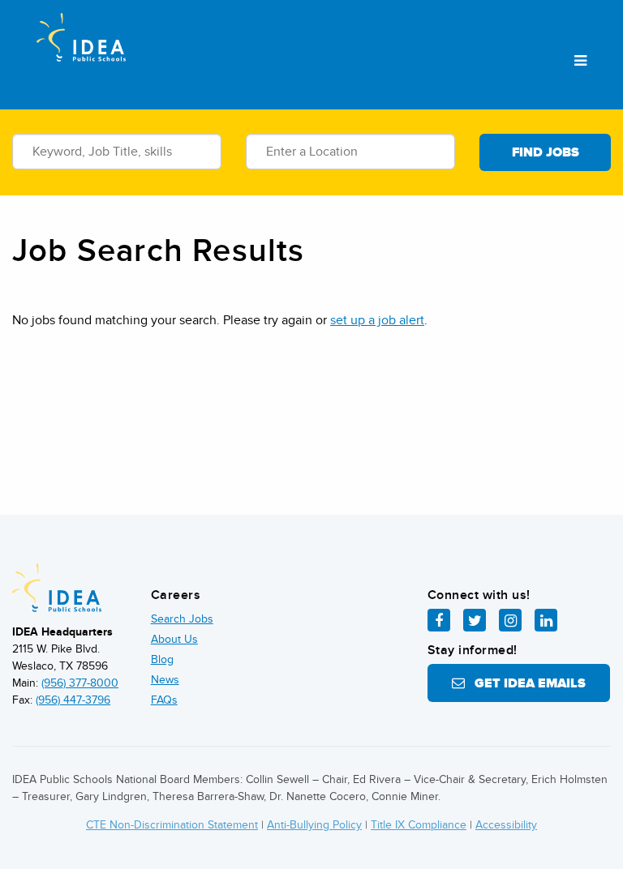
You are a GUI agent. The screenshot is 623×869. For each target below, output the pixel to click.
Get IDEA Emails (525, 683)
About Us (174, 639)
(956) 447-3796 (73, 700)
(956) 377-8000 (79, 683)
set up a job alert (377, 320)
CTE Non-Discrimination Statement (172, 825)
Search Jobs (182, 619)
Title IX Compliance (418, 825)
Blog (162, 659)
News (165, 680)
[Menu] (580, 62)
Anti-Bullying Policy (314, 825)
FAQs (164, 700)
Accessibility (506, 825)
